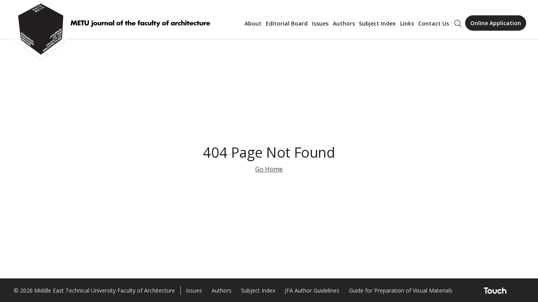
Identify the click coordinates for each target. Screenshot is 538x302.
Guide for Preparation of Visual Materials (401, 290)
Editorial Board (287, 23)
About (253, 23)
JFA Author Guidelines (312, 290)
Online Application (495, 23)
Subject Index (377, 23)
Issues (320, 23)
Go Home (269, 169)
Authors (344, 23)
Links (407, 23)
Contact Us (433, 23)
